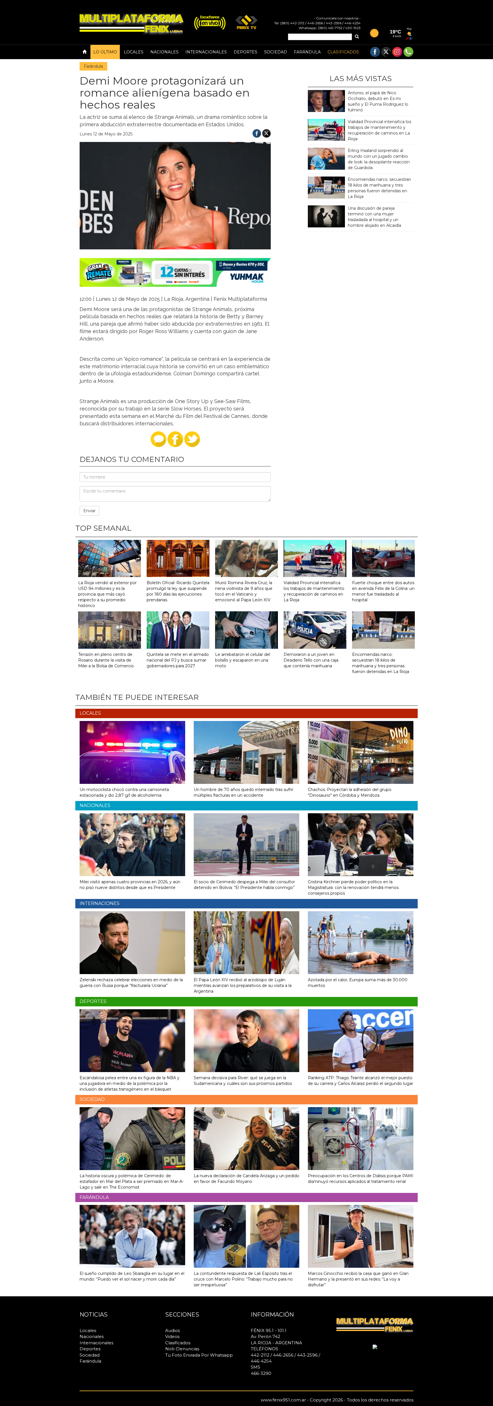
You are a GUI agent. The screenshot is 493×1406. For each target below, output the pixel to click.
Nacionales (164, 52)
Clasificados (343, 52)
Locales (134, 52)
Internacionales (206, 52)
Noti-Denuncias (182, 1348)
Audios (172, 1330)
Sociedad (275, 52)
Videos (172, 1336)
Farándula (307, 52)
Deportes (245, 52)
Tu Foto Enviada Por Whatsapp (199, 1355)
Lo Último (105, 52)
